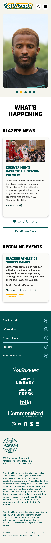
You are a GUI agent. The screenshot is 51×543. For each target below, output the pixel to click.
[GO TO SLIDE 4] (27, 221)
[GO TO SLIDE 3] (23, 221)
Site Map (23, 535)
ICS (21, 296)
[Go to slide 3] (25, 92)
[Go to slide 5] (34, 92)
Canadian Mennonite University (21, 533)
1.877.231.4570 (24, 463)
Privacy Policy (33, 535)
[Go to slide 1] (17, 92)
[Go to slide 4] (30, 92)
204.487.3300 (9, 463)
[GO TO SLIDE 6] (36, 221)
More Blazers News (25, 231)
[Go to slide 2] (21, 92)
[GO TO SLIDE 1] (14, 221)
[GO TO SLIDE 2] (19, 221)
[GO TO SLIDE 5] (32, 221)
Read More (12, 205)
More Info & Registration (20, 290)
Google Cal (11, 296)
